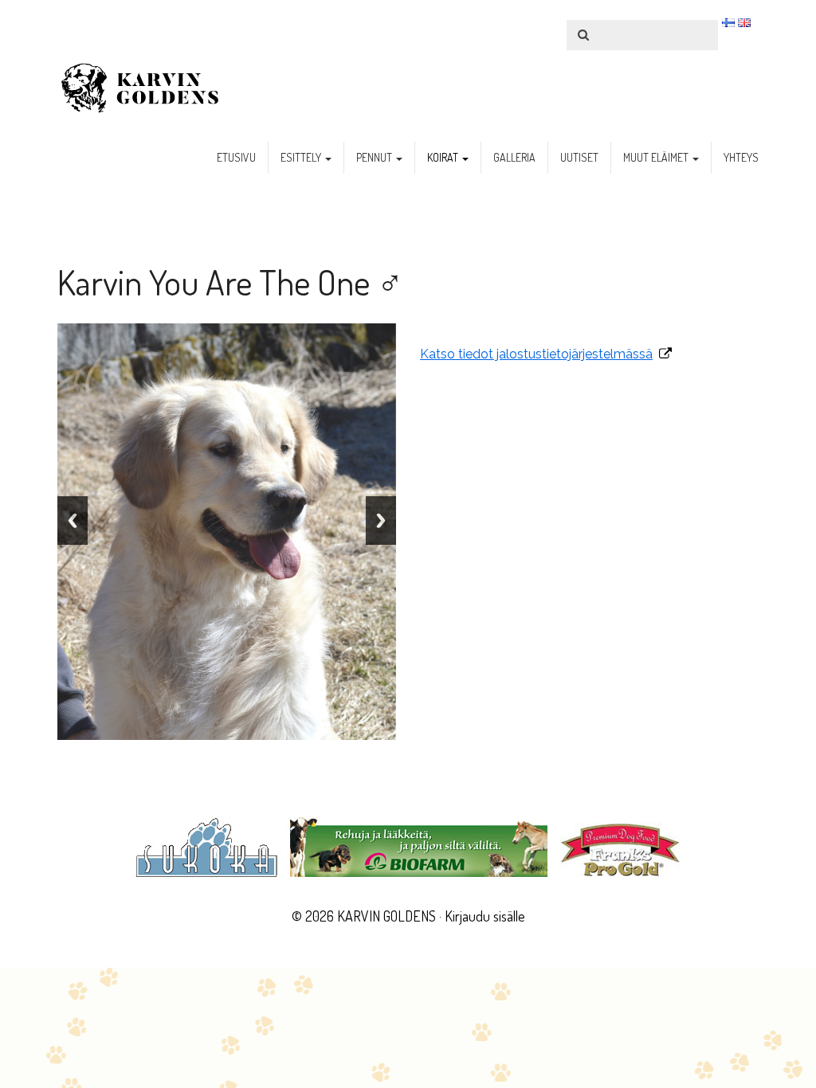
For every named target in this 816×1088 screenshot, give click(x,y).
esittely (302, 157)
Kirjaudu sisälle (485, 916)
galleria (514, 157)
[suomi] (728, 22)
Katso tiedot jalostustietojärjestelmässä (536, 354)
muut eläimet (657, 157)
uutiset (579, 157)
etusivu (236, 157)
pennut (375, 157)
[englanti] (744, 22)
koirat (444, 157)
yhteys (741, 157)
